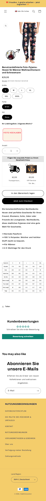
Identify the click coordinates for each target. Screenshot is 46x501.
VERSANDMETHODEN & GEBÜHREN (20, 438)
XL (30, 90)
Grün (7, 107)
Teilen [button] (7, 306)
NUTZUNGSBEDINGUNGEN (16, 432)
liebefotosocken (26, 494)
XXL (6, 96)
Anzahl (4, 145)
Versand (4, 81)
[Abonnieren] (38, 391)
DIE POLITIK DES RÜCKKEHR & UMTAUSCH (18, 419)
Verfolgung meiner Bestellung (18, 450)
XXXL (17, 96)
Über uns (9, 444)
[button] (5, 11)
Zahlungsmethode (13, 456)
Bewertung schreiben (23, 336)
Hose (7, 117)
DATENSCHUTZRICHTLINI (15, 411)
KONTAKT (9, 426)
